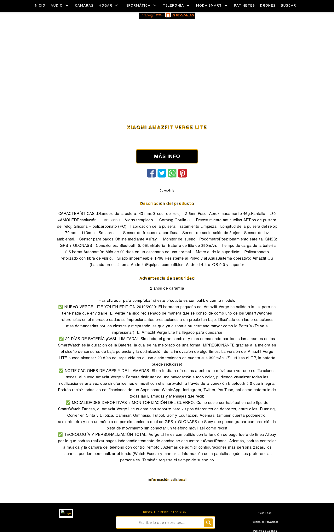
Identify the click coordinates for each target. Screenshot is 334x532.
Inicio (39, 5)
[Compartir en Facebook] (151, 183)
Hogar (105, 5)
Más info (167, 166)
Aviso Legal (265, 522)
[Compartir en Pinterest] (182, 183)
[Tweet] (162, 183)
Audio (57, 5)
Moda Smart (209, 5)
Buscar (288, 5)
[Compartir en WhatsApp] (172, 183)
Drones (268, 5)
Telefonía (173, 5)
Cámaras (84, 5)
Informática (137, 5)
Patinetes (244, 5)
